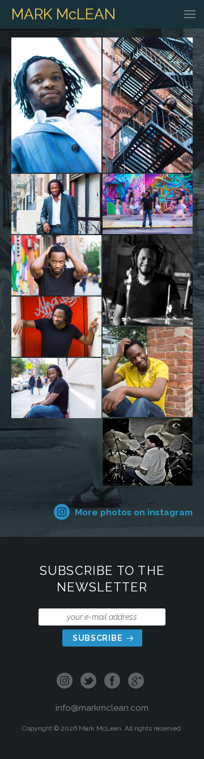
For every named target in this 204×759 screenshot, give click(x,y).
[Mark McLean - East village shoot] (56, 388)
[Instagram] (66, 682)
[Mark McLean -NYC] (56, 105)
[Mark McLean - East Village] (56, 265)
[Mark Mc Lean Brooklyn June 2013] (148, 372)
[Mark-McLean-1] (56, 204)
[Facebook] (112, 682)
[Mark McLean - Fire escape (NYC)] (148, 105)
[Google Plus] (136, 682)
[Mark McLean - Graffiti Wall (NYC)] (148, 204)
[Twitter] (88, 682)
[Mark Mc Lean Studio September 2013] (148, 280)
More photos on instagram (133, 512)
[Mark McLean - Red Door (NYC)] (56, 327)
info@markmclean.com (102, 707)
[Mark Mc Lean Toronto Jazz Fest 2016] (148, 452)
